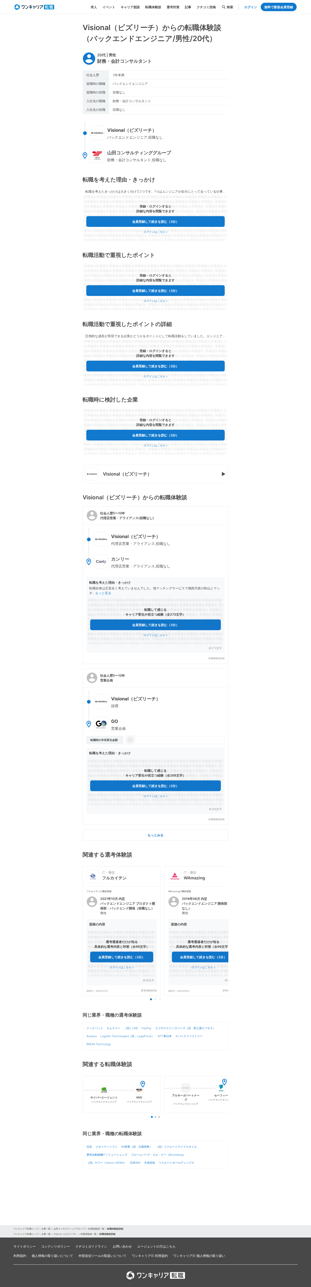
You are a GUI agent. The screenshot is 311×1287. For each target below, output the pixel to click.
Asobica (92, 1036)
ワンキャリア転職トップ (25, 1228)
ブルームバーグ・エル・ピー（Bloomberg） (158, 1154)
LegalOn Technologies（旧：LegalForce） (127, 1036)
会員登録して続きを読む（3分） (155, 221)
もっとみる (155, 835)
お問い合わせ (122, 1246)
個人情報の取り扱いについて (52, 1256)
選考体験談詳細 (149, 990)
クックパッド (95, 1028)
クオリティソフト (106, 1146)
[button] (155, 585)
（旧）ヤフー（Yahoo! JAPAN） (106, 1162)
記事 (188, 7)
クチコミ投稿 (206, 7)
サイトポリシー (24, 1246)
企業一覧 (46, 1228)
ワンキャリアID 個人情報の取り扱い (199, 1256)
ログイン (250, 7)
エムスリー (113, 1028)
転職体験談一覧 (96, 1228)
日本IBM (135, 1162)
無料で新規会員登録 (278, 7)
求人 (94, 7)
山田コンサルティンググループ (69, 1228)
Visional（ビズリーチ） (66, 1234)
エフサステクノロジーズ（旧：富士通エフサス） (185, 1028)
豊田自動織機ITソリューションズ (107, 1154)
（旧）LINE (131, 1028)
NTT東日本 (165, 1036)
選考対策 (173, 7)
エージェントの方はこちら (156, 1246)
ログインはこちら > (155, 231)
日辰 (89, 1146)
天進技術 (149, 1162)
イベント (108, 7)
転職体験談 (153, 7)
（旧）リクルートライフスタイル (176, 1146)
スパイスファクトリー (189, 1036)
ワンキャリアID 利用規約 (150, 1256)
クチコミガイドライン (91, 1246)
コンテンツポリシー (55, 1246)
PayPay (147, 1028)
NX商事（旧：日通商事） (136, 1146)
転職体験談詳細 (216, 658)
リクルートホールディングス (176, 1162)
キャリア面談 (130, 7)
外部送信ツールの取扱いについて (102, 1256)
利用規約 (19, 1256)
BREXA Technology (99, 1044)
